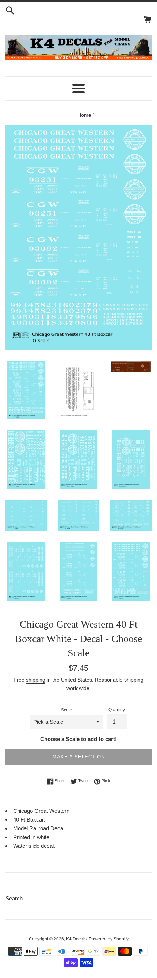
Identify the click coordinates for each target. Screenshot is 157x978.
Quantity (116, 709)
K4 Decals (76, 939)
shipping (35, 680)
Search (14, 898)
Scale (66, 710)
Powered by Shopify (109, 939)
